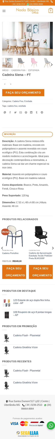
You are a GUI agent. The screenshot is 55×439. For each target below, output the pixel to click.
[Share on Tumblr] (36, 112)
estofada (22, 106)
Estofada (33, 70)
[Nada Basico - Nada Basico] (27, 11)
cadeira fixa (12, 106)
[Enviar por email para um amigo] (20, 112)
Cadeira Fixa (18, 70)
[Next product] (4, 84)
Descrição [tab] (10, 134)
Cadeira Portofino (10, 253)
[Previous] (7, 38)
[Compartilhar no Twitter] (15, 112)
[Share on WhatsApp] (4, 112)
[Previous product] (10, 84)
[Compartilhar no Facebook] (10, 112)
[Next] (48, 38)
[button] (4, 10)
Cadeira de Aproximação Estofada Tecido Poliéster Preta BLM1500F (40, 255)
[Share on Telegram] (41, 112)
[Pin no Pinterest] (26, 112)
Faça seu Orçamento (23, 92)
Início (5, 70)
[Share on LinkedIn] (31, 112)
